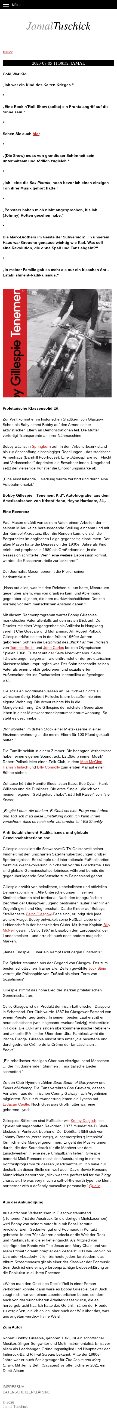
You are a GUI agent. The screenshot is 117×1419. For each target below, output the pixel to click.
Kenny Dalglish (83, 1120)
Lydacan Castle (16, 1104)
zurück (8, 52)
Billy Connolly (48, 767)
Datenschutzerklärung (26, 1392)
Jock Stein (97, 968)
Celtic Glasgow (38, 914)
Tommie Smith (22, 647)
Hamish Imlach (15, 767)
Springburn (41, 446)
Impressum (13, 1387)
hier (36, 134)
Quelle (94, 1186)
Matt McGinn (91, 762)
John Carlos (53, 647)
